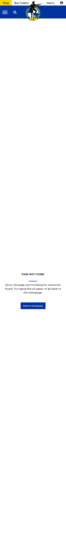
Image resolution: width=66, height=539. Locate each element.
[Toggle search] (15, 12)
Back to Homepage (33, 305)
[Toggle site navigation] (5, 12)
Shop (6, 2)
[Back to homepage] (33, 11)
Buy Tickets (21, 2)
